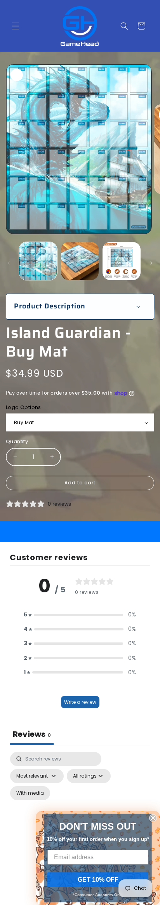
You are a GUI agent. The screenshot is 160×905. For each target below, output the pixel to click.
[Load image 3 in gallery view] (122, 261)
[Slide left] (8, 263)
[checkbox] (30, 793)
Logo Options (23, 407)
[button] (15, 26)
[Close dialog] (153, 818)
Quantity (17, 441)
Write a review (80, 702)
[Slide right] (151, 263)
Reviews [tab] (32, 734)
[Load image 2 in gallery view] (80, 261)
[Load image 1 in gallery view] (38, 261)
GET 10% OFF (98, 879)
